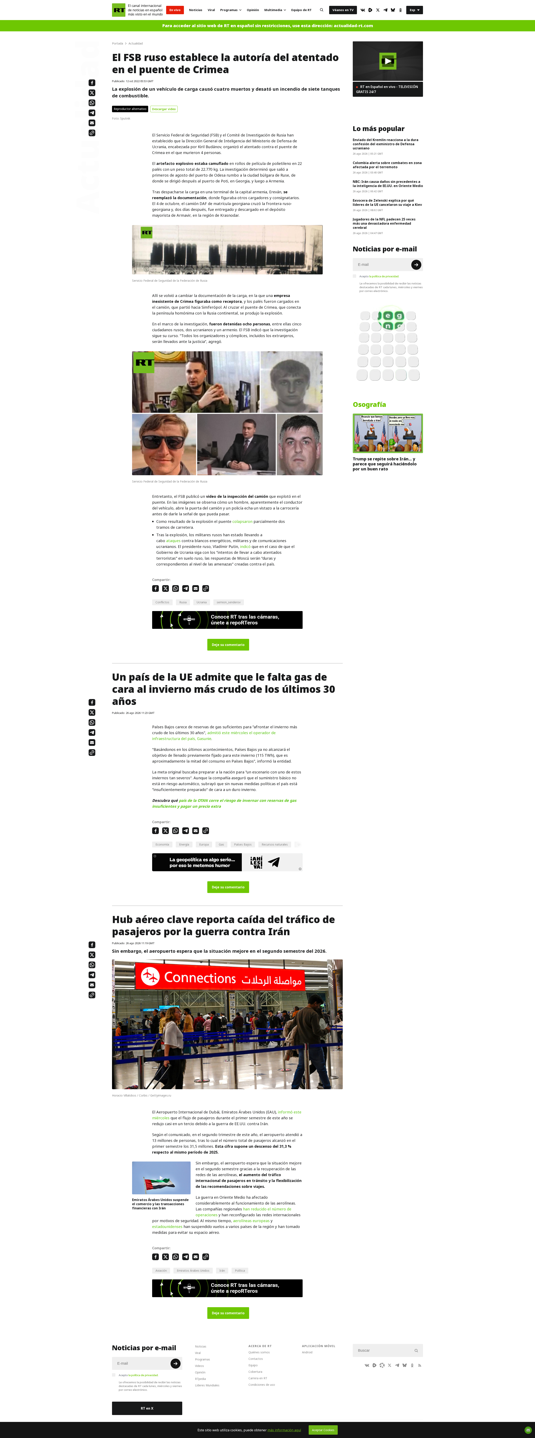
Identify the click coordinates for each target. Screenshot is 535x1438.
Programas (229, 10)
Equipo (253, 1365)
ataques (173, 541)
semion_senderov (229, 602)
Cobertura (255, 1371)
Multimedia (273, 10)
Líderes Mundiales (207, 1385)
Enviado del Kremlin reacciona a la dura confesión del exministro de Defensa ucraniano (385, 144)
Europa (204, 844)
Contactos (255, 1358)
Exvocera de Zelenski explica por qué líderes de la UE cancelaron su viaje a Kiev (387, 202)
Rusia (183, 602)
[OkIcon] (400, 10)
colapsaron (242, 521)
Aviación (161, 1270)
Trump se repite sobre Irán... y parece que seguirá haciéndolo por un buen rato (385, 464)
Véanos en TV (343, 10)
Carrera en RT (257, 1378)
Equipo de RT (301, 10)
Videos (199, 1366)
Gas (221, 844)
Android (307, 1352)
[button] (388, 61)
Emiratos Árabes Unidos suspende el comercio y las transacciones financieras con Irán (160, 1204)
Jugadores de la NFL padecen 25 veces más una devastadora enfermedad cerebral (384, 223)
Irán (222, 1270)
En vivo (175, 10)
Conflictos (162, 602)
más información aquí (284, 1430)
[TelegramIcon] (385, 10)
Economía (162, 844)
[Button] (322, 10)
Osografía (369, 405)
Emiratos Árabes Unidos (193, 1270)
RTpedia (200, 1379)
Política (240, 1270)
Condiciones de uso (261, 1384)
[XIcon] (377, 10)
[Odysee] (382, 1365)
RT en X (147, 1408)
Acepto (379, 276)
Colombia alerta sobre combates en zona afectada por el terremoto (387, 164)
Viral (211, 10)
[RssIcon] (419, 1365)
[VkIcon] (362, 10)
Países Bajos (243, 844)
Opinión (253, 10)
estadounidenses (167, 1226)
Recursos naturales (275, 844)
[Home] (118, 10)
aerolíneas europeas (251, 1221)
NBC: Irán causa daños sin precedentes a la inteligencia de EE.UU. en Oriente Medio (388, 183)
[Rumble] (370, 10)
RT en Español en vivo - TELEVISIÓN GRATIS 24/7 (387, 89)
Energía (184, 844)
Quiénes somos (259, 1352)
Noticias (195, 10)
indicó (245, 546)
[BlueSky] (393, 10)
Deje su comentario (228, 644)
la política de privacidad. (384, 276)
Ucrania (202, 602)
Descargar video (164, 109)
